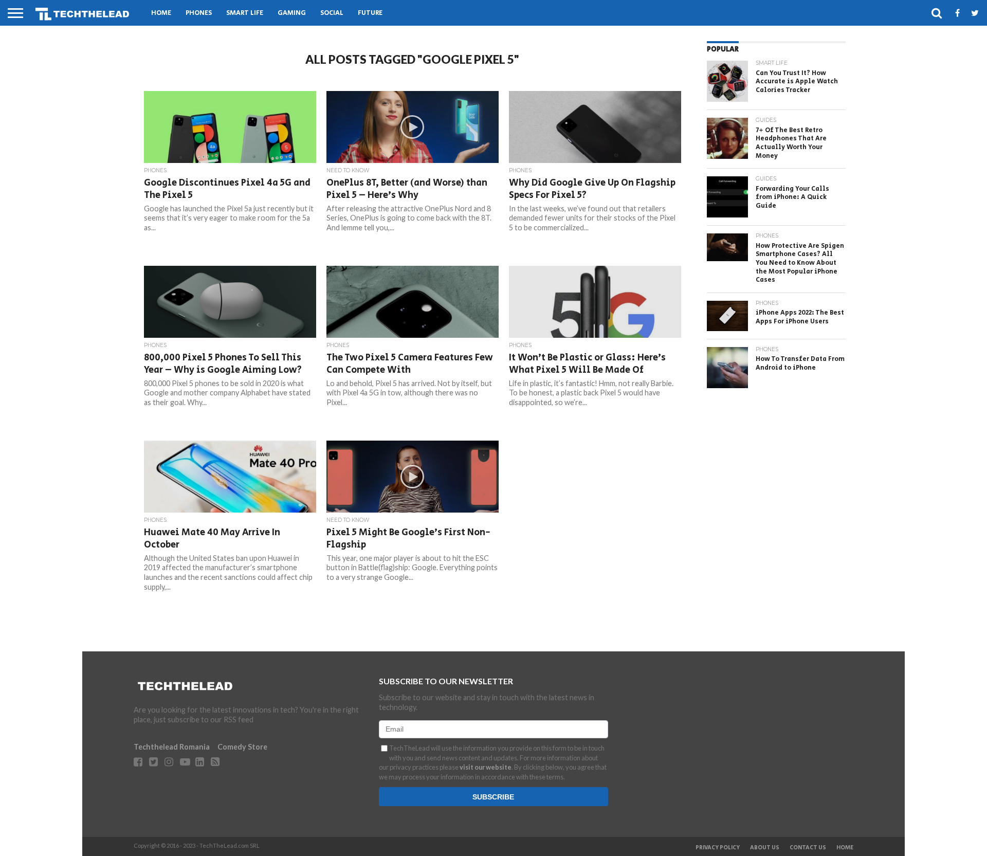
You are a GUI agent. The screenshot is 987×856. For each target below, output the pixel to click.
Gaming (292, 13)
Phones (199, 13)
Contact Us (808, 848)
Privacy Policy (718, 848)
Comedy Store (242, 746)
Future (370, 13)
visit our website (485, 767)
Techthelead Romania (172, 746)
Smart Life (244, 13)
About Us (764, 848)
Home (161, 13)
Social (331, 13)
